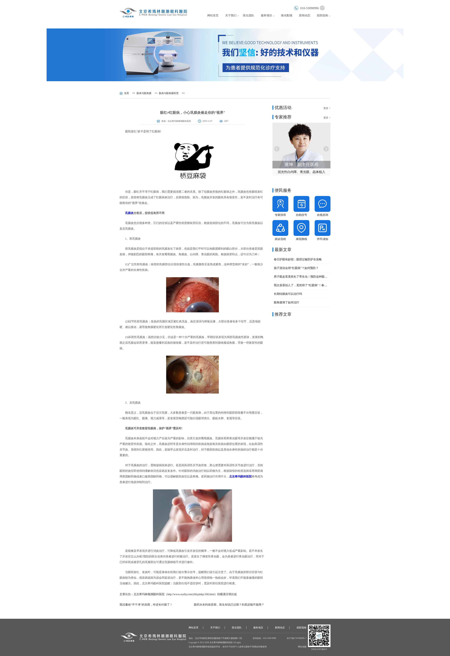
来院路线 (301, 238)
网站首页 (212, 15)
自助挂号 (301, 214)
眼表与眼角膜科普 (169, 93)
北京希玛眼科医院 (240, 476)
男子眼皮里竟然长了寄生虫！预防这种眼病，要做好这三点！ (301, 276)
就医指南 (322, 15)
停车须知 (322, 238)
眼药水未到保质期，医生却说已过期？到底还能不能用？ (229, 604)
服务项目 (258, 627)
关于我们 (215, 627)
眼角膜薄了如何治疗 (286, 302)
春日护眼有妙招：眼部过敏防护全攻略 (298, 259)
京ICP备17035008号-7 (296, 638)
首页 (126, 93)
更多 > (326, 108)
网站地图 (302, 646)
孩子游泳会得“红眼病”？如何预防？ (296, 267)
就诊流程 (280, 238)
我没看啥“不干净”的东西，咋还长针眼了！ (146, 604)
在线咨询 (322, 214)
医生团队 (248, 15)
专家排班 (280, 214)
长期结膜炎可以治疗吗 (288, 293)
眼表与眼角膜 (144, 93)
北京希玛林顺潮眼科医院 (179, 121)
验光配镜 (286, 15)
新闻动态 (304, 15)
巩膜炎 (129, 212)
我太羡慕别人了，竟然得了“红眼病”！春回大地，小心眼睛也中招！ (301, 285)
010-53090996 (309, 8)
